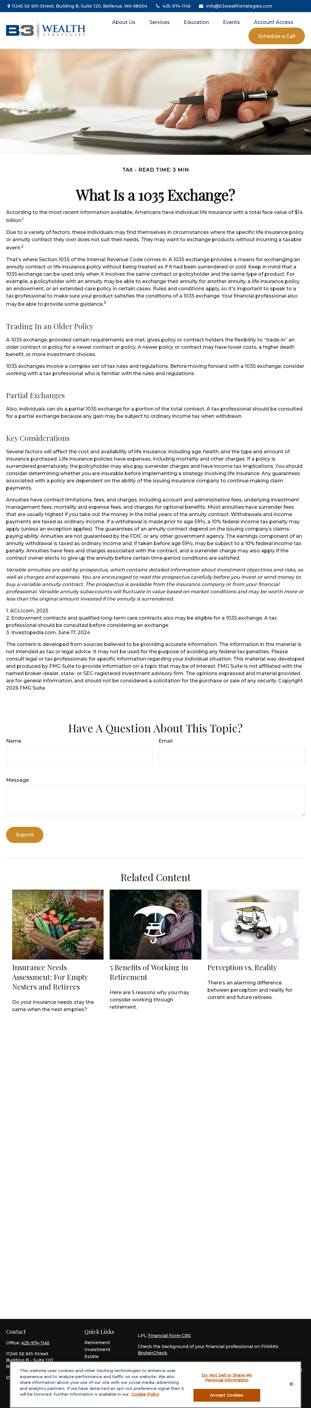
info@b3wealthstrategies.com (239, 6)
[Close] (291, 1384)
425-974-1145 (176, 6)
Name (13, 741)
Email (166, 741)
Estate (91, 1356)
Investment (97, 1349)
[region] (155, 1384)
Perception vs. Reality (242, 967)
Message (17, 780)
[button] (124, 22)
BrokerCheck (152, 1353)
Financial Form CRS (169, 1335)
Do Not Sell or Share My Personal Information (227, 1377)
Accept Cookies (227, 1395)
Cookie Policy (145, 1394)
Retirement (97, 1342)
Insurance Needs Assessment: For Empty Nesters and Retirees (50, 976)
